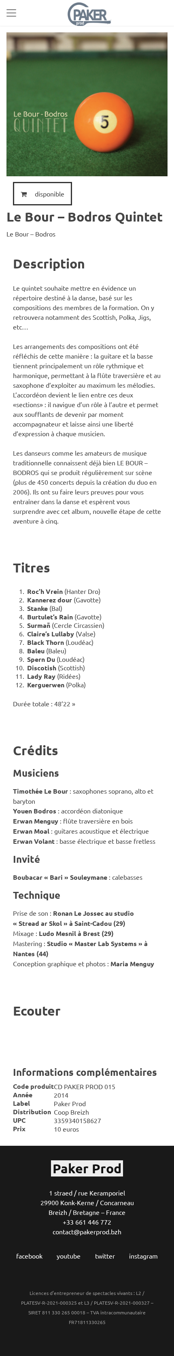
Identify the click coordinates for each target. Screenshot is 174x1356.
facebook (29, 1256)
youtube (69, 1256)
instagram (143, 1256)
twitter (105, 1256)
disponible (48, 194)
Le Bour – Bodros (30, 234)
